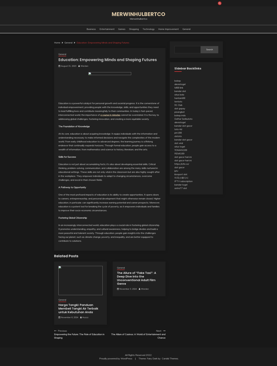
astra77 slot (180, 188)
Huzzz (85, 317)
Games (121, 29)
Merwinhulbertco (138, 14)
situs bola (179, 94)
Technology (149, 29)
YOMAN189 (180, 150)
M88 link (178, 87)
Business (91, 29)
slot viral (178, 143)
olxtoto (178, 136)
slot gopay (179, 108)
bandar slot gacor (183, 125)
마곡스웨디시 (181, 177)
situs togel (179, 146)
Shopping (134, 29)
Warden (84, 66)
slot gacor (179, 167)
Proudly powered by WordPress (116, 358)
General (186, 29)
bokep (177, 80)
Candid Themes (170, 358)
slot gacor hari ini (183, 156)
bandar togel (180, 184)
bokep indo (180, 115)
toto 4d (178, 129)
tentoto (178, 101)
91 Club (178, 105)
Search (209, 49)
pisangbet (179, 111)
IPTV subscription (183, 181)
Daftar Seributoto (183, 118)
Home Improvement (168, 29)
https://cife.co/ (181, 163)
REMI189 (179, 153)
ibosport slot (180, 174)
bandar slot (180, 91)
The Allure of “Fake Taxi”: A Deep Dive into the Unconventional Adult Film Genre (136, 278)
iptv (176, 170)
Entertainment (107, 29)
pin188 (178, 132)
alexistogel (180, 84)
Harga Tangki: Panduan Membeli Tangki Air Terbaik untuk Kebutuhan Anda (78, 308)
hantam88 (179, 98)
